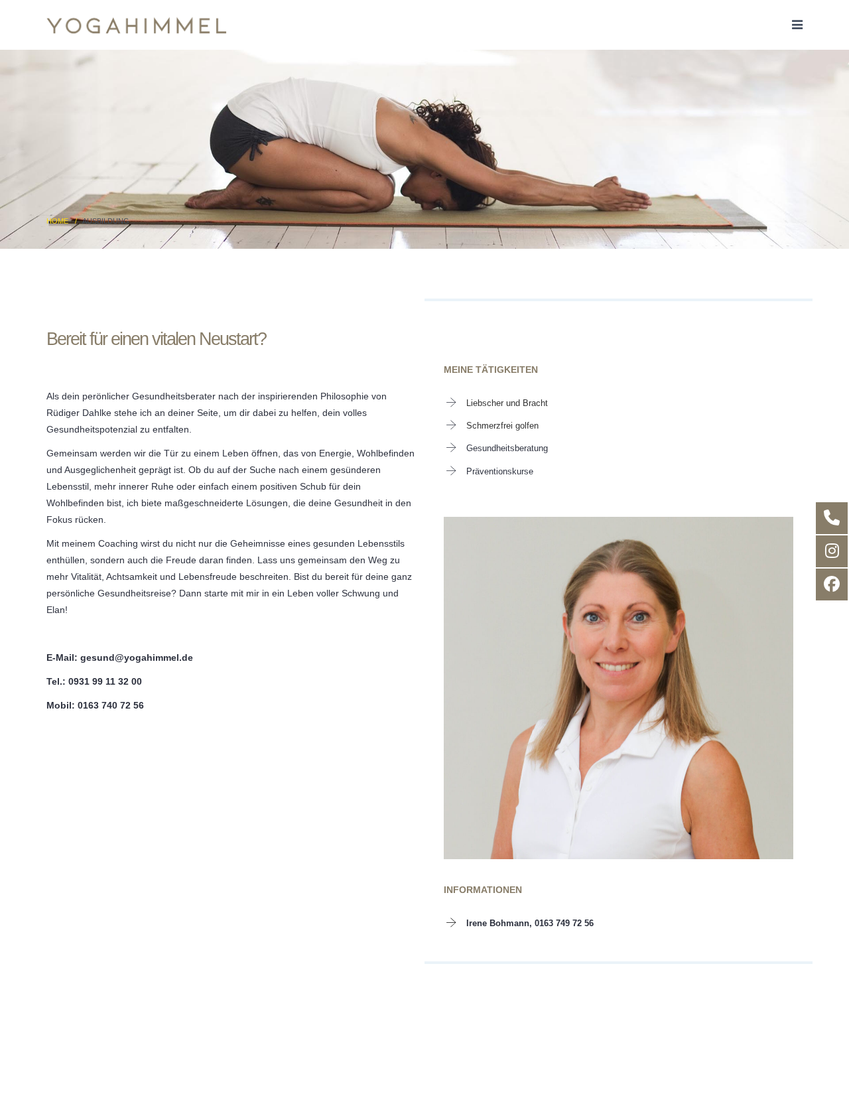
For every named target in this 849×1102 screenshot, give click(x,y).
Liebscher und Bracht (507, 403)
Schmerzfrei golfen (502, 426)
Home (57, 221)
